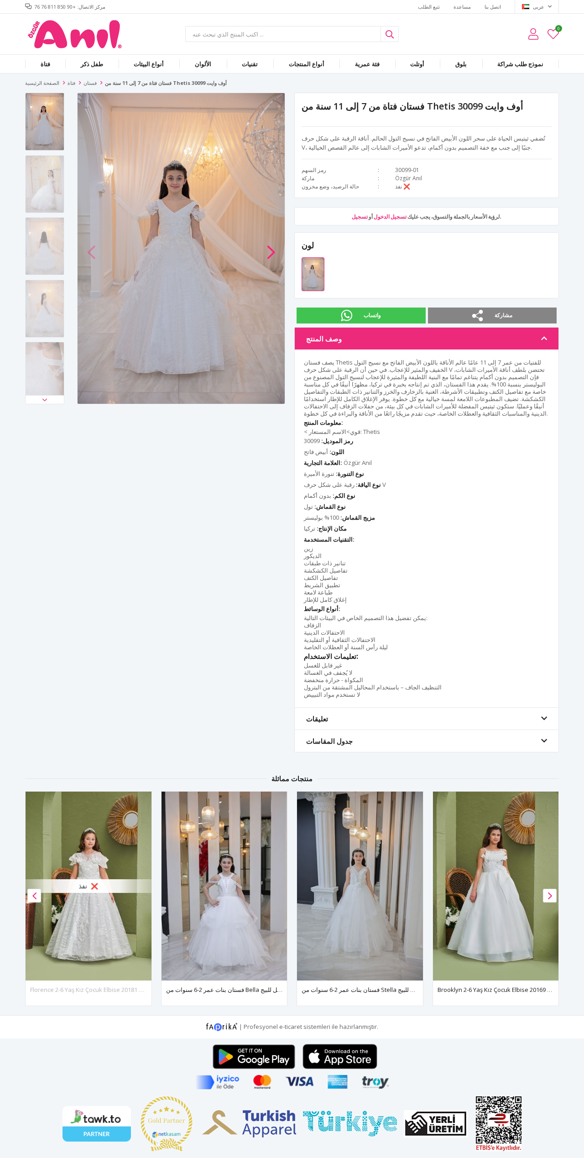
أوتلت (417, 64)
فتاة (45, 64)
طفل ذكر (92, 64)
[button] (44, 399)
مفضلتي (558, 29)
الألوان (203, 64)
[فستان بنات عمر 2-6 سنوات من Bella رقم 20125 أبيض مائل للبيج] (224, 886)
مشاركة (503, 315)
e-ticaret (290, 1026)
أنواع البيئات (149, 64)
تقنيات (250, 64)
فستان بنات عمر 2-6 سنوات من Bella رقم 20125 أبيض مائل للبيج (246, 990)
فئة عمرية (367, 64)
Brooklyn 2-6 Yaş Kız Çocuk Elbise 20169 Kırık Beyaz (508, 990)
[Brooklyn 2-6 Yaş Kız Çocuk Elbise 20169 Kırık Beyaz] (496, 886)
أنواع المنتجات (306, 64)
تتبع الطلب (429, 6)
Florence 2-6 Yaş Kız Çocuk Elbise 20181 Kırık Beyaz (99, 990)
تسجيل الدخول (390, 216)
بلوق (461, 64)
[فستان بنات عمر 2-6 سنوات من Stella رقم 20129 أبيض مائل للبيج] (360, 886)
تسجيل (360, 216)
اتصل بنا (493, 6)
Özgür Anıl (408, 178)
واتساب (372, 315)
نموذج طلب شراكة (520, 64)
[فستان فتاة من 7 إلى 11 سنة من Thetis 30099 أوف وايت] (313, 274)
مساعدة (462, 6)
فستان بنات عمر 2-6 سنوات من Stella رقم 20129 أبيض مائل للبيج (383, 990)
